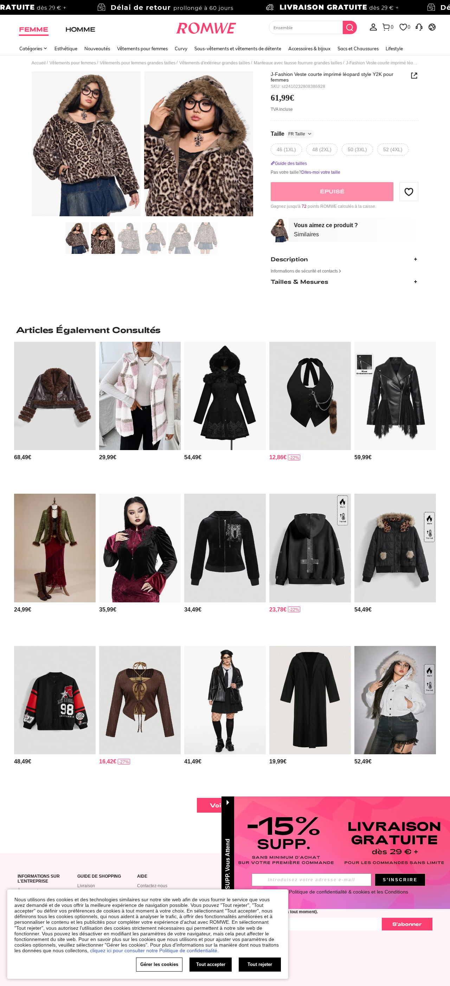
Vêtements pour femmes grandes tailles (137, 62)
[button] (408, 191)
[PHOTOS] (142, 145)
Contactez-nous (152, 885)
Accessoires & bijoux (309, 48)
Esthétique (65, 48)
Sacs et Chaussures (358, 48)
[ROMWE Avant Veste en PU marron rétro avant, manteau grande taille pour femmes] (55, 396)
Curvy (181, 48)
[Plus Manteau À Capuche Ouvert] (310, 700)
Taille (288, 134)
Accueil (39, 62)
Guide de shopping (99, 876)
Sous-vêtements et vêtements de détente (237, 48)
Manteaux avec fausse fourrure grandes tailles (298, 62)
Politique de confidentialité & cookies (329, 892)
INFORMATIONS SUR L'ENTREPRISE (39, 879)
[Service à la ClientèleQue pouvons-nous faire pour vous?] (419, 27)
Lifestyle (394, 48)
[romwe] (206, 27)
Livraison (86, 885)
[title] (225, 330)
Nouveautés (97, 48)
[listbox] (373, 27)
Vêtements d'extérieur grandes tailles (214, 62)
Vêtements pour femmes (142, 48)
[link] (225, 8)
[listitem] (55, 415)
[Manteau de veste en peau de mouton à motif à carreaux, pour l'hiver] (140, 396)
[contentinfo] (22, 457)
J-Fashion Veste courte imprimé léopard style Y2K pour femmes (332, 77)
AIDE (142, 876)
